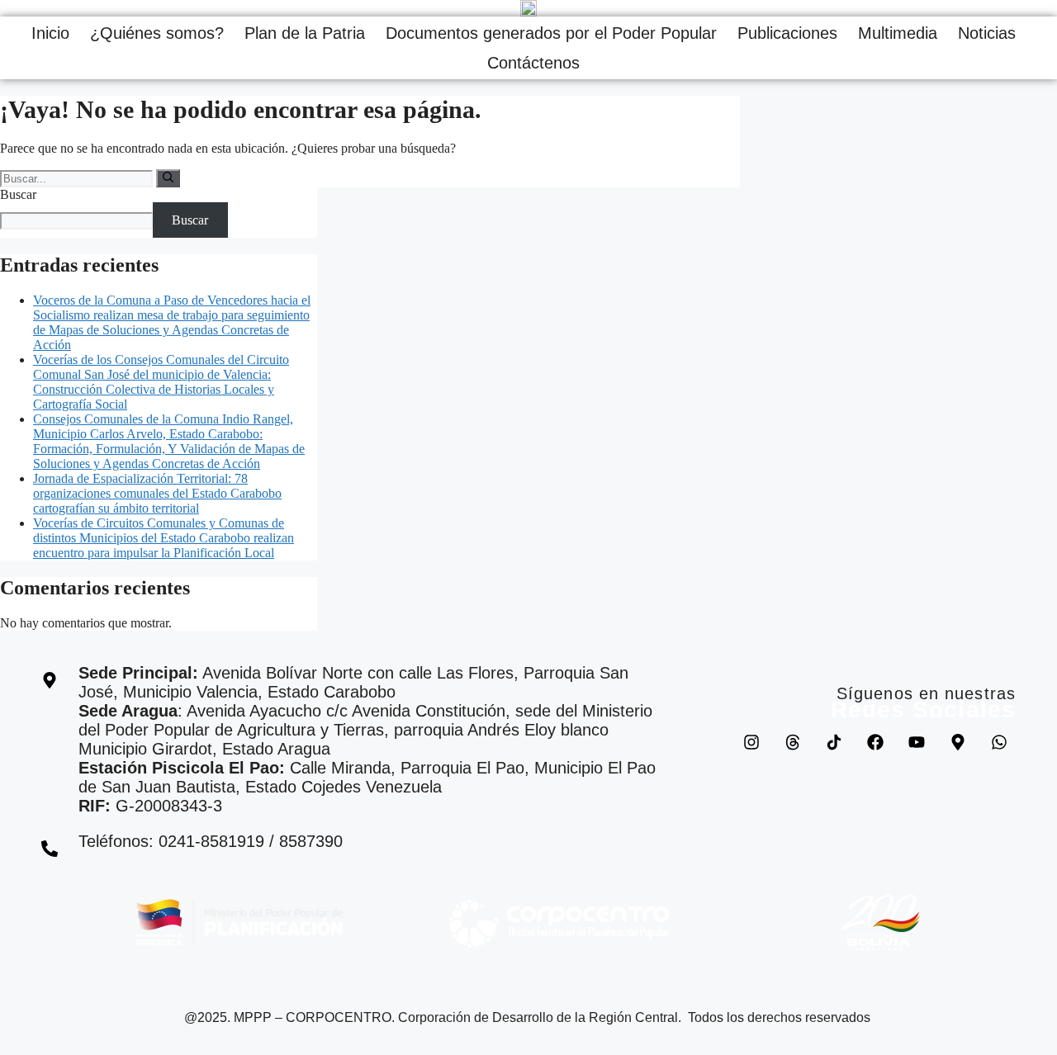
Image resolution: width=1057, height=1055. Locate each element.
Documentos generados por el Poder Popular (551, 33)
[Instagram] (751, 742)
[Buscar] (168, 178)
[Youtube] (916, 742)
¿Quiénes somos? (157, 33)
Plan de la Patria (304, 33)
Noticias (987, 33)
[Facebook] (875, 742)
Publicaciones (787, 33)
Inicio (50, 33)
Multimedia (897, 33)
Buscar (18, 194)
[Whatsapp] (999, 742)
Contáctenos (533, 63)
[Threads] (792, 742)
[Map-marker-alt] (957, 742)
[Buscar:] (78, 178)
